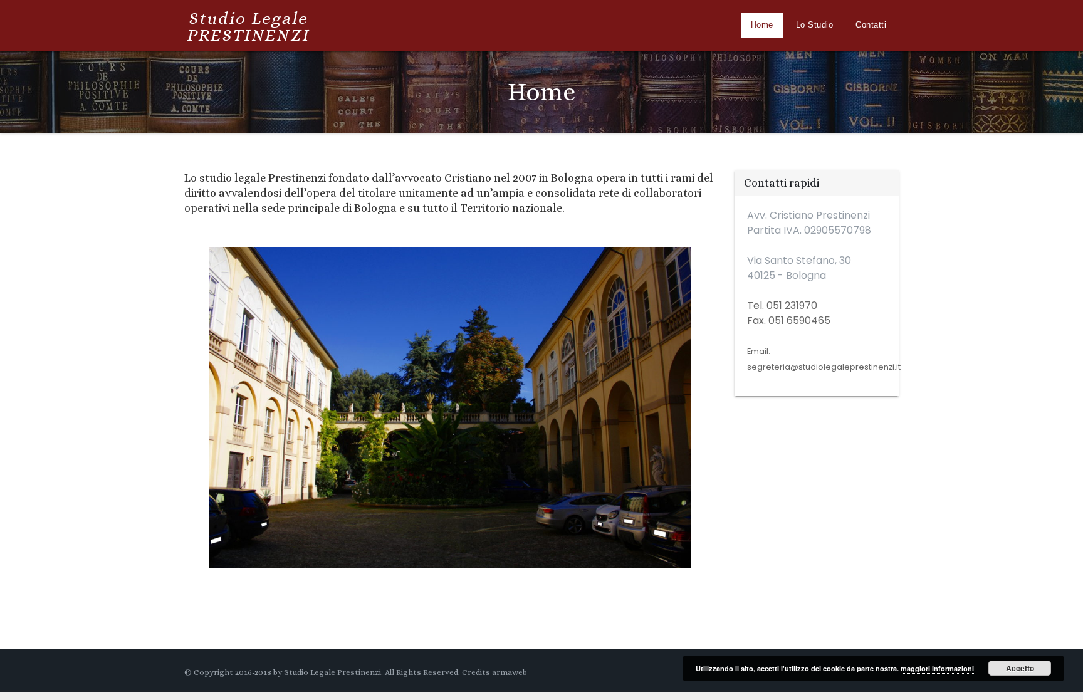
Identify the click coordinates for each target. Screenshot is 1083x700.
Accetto (1020, 668)
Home (762, 24)
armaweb (509, 672)
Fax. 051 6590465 (788, 320)
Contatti (870, 24)
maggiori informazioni (937, 668)
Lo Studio (815, 24)
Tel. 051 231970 (782, 305)
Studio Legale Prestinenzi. (333, 672)
